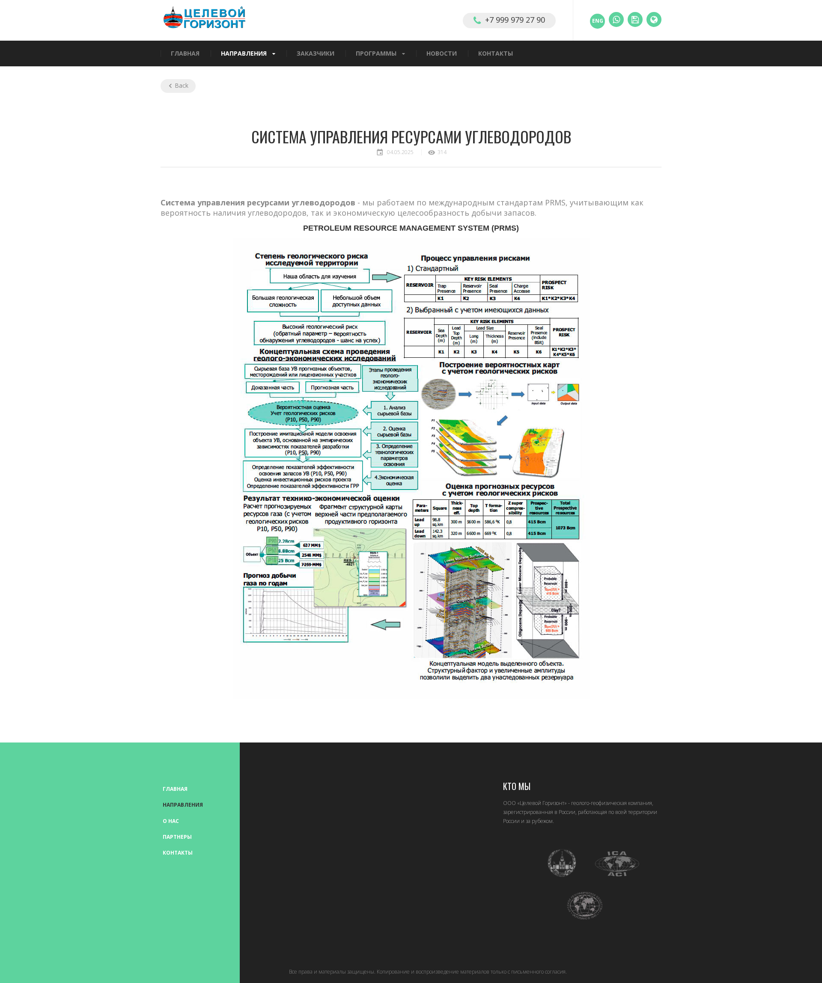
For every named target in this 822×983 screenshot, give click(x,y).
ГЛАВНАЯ (185, 53)
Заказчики (315, 53)
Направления (244, 53)
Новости (441, 53)
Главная (175, 789)
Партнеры (177, 836)
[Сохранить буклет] (635, 19)
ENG (597, 20)
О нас (171, 821)
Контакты (495, 53)
